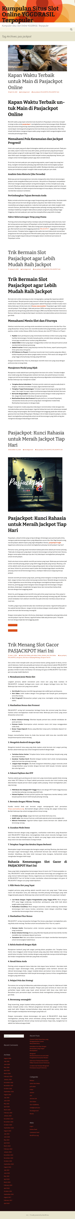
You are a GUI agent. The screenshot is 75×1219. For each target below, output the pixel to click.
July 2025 (6, 1097)
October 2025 (8, 1088)
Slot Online (53, 655)
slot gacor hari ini (45, 657)
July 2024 (6, 1134)
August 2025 (7, 1094)
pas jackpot (36, 92)
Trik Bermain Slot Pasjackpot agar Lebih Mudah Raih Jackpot (31, 258)
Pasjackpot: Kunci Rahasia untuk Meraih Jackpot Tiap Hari (36, 439)
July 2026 (6, 1061)
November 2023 (8, 1158)
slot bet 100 (33, 1098)
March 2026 (7, 1073)
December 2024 (8, 1119)
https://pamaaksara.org (16, 809)
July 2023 (6, 1170)
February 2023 (8, 1185)
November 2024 (8, 1122)
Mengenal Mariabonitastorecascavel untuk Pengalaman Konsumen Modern (39, 1056)
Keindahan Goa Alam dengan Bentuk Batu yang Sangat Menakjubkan (38, 1048)
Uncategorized (25, 92)
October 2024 (8, 1125)
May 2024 (6, 1140)
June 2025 (7, 1100)
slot (48, 655)
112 (27, 1215)
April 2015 (7, 1203)
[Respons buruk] (15, 625)
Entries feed (33, 1129)
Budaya (32, 1080)
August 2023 (7, 1167)
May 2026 (6, 1067)
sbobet (44, 655)
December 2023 (8, 1155)
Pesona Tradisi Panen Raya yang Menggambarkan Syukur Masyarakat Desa (39, 1041)
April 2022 (7, 1188)
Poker (39, 655)
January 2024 (8, 1152)
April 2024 (7, 1143)
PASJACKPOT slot (54, 92)
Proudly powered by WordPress (39, 1215)
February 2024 (8, 1149)
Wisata (32, 1114)
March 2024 (7, 1146)
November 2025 (8, 1085)
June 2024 (7, 1137)
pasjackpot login (55, 543)
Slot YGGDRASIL (34, 1104)
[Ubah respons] (10, 630)
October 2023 (8, 1161)
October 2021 (8, 1191)
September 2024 (9, 1128)
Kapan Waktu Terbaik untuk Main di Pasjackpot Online (35, 81)
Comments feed (34, 1132)
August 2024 (7, 1131)
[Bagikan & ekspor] (15, 630)
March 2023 (7, 1182)
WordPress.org (34, 1135)
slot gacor (19, 657)
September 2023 (9, 1164)
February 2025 (8, 1113)
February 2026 (8, 1076)
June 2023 (7, 1173)
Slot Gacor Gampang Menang (31, 657)
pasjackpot (27, 124)
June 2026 (7, 1064)
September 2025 (9, 1091)
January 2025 (8, 1116)
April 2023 (7, 1179)
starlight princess (35, 1108)
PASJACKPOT (44, 92)
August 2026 (7, 1058)
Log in (31, 1126)
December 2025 (8, 1082)
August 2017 (7, 1197)
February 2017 (8, 1200)
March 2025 (7, 1110)
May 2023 (6, 1176)
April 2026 (7, 1070)
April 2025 (7, 1107)
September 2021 (9, 1194)
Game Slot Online (25, 655)
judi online (34, 655)
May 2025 (6, 1104)
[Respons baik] (10, 625)
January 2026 (8, 1079)
